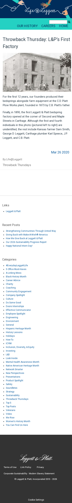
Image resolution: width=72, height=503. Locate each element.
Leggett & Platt (13, 211)
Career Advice (13, 280)
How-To (9, 339)
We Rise (10, 417)
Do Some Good (13, 302)
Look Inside (12, 358)
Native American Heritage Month (22, 365)
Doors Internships (15, 306)
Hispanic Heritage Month (18, 328)
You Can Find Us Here (17, 425)
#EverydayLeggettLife (17, 265)
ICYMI (9, 343)
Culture (9, 299)
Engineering (12, 317)
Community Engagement (18, 291)
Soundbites (11, 388)
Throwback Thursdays (17, 165)
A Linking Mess (13, 273)
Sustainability (13, 395)
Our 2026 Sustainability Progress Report (26, 242)
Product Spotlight (14, 380)
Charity (9, 284)
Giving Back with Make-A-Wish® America (27, 234)
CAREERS (48, 26)
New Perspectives (15, 373)
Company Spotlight (15, 295)
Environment (12, 321)
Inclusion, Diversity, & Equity (20, 347)
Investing (10, 351)
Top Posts (11, 406)
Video (9, 414)
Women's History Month (18, 421)
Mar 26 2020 (60, 152)
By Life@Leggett (12, 159)
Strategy (10, 391)
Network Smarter (14, 369)
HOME (63, 26)
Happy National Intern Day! (19, 246)
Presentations (13, 377)
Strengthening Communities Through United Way (31, 231)
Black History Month (16, 276)
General (10, 325)
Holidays (10, 336)
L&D (8, 354)
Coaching (11, 287)
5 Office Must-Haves (16, 269)
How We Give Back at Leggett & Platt (24, 238)
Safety (9, 384)
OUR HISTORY (27, 26)
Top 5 (8, 403)
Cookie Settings (36, 500)
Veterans (10, 410)
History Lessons (14, 332)
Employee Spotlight (15, 313)
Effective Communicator (18, 310)
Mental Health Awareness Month (22, 362)
